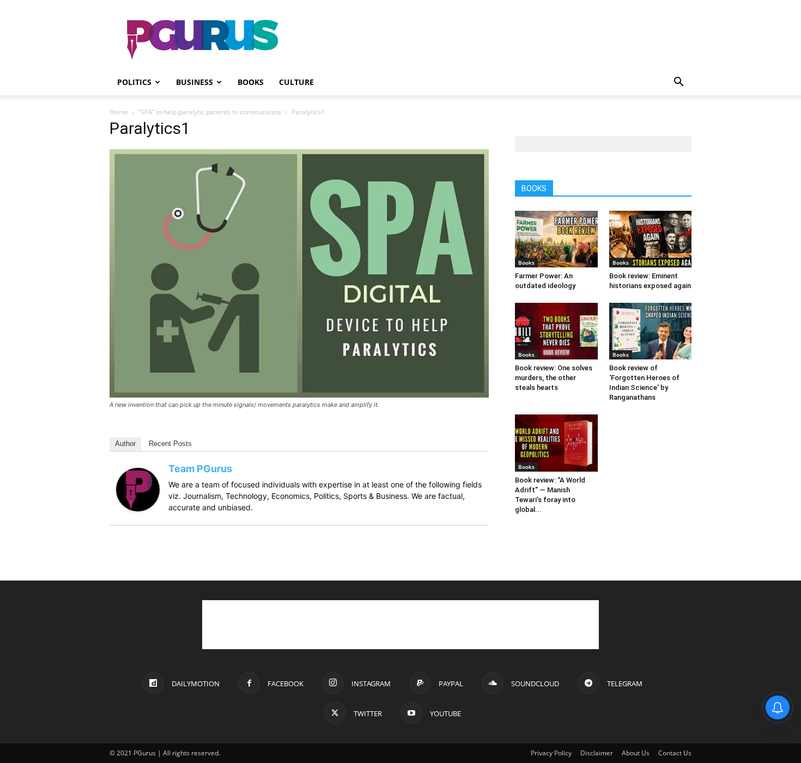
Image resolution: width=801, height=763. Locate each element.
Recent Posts (170, 444)
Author (125, 444)
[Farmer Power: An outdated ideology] (556, 239)
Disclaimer (596, 753)
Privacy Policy (551, 753)
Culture (296, 82)
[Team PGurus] (138, 508)
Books (251, 82)
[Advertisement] (493, 39)
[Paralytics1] (299, 394)
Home (119, 112)
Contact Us (674, 753)
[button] (678, 83)
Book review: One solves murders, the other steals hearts (553, 378)
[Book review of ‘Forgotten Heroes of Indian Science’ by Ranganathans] (650, 331)
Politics (134, 82)
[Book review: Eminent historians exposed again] (650, 239)
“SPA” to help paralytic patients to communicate (209, 112)
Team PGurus (200, 468)
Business (194, 82)
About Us (636, 753)
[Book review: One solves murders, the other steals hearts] (556, 331)
